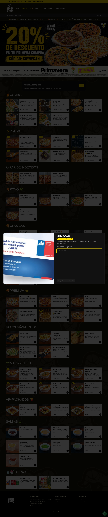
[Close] (102, 235)
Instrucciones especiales (65, 247)
